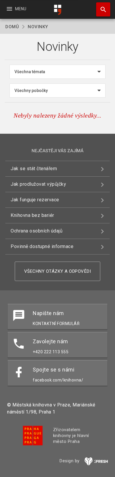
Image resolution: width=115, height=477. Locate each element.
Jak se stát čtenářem (34, 168)
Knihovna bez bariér (32, 215)
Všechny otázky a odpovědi (57, 271)
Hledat (101, 9)
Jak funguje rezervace (35, 199)
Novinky (38, 26)
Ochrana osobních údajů (37, 231)
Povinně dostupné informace (42, 246)
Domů (12, 26)
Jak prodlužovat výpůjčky (38, 184)
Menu (16, 8)
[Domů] (57, 10)
